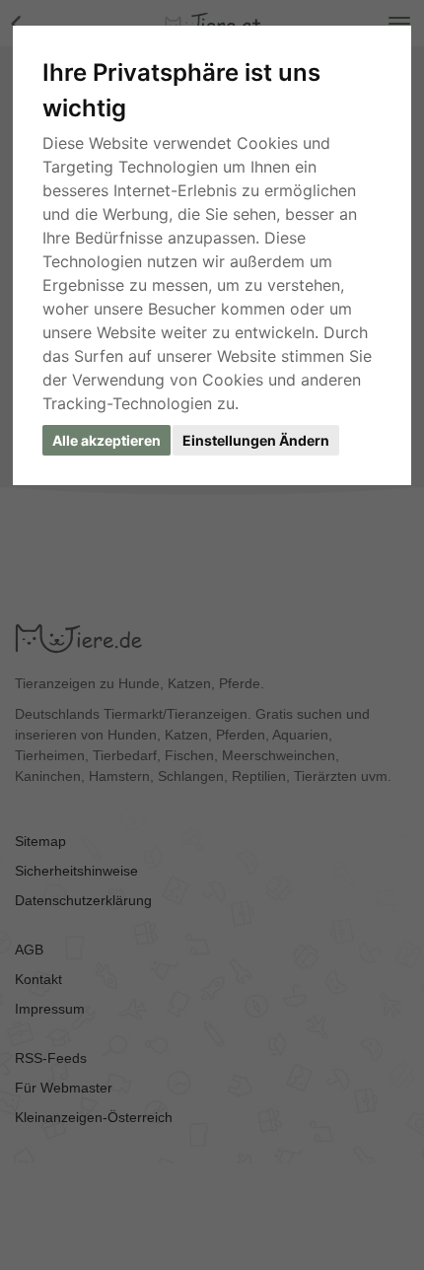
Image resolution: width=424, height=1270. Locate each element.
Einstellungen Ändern (255, 440)
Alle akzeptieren (106, 440)
